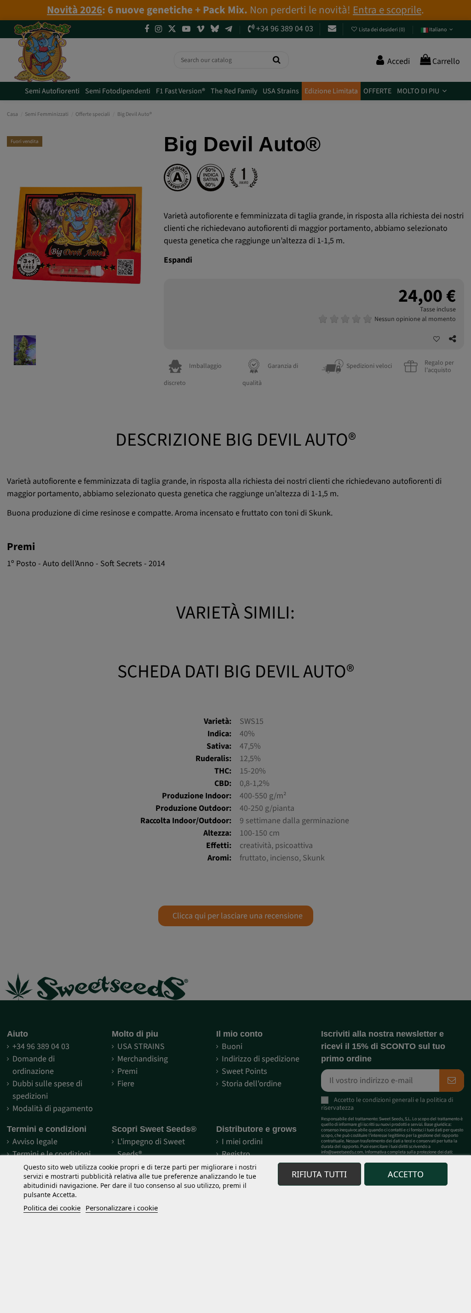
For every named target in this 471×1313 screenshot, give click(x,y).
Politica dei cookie (51, 1207)
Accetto (406, 1174)
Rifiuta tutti (319, 1174)
